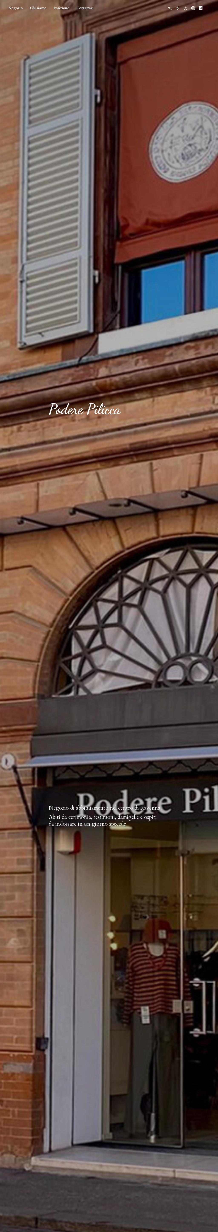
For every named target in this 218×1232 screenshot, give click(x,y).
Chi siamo (38, 8)
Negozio (16, 8)
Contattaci (85, 8)
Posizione (61, 8)
